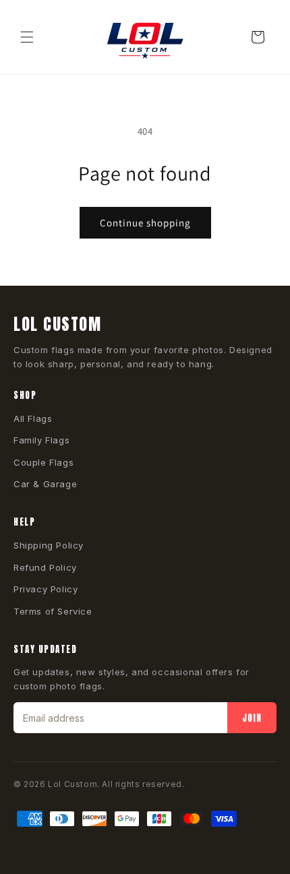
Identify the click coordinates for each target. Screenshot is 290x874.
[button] (27, 37)
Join (252, 718)
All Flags (32, 418)
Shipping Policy (48, 545)
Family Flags (41, 440)
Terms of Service (52, 611)
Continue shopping (145, 222)
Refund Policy (45, 567)
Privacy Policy (45, 589)
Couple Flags (43, 462)
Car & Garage (45, 483)
